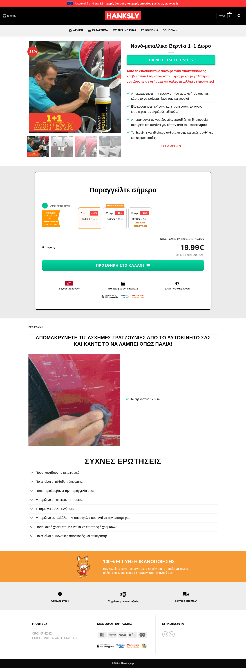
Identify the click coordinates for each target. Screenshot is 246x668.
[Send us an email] (165, 634)
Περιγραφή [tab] (35, 327)
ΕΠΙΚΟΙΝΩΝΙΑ (149, 30)
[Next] (115, 87)
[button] (225, 16)
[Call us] (172, 634)
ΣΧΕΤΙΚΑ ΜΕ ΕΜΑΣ (124, 30)
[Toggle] (31, 473)
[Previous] (35, 87)
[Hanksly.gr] (123, 16)
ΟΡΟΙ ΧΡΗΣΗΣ (42, 633)
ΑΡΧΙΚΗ (78, 30)
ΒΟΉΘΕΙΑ (169, 30)
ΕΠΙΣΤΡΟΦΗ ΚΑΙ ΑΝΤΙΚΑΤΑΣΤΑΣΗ (55, 638)
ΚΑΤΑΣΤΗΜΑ (100, 30)
